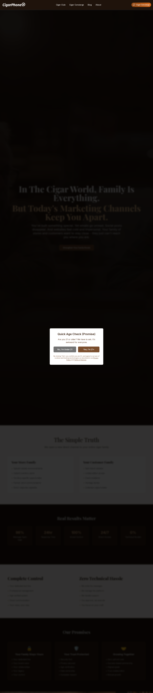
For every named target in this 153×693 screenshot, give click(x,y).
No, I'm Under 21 (64, 349)
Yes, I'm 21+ (88, 349)
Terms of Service (80, 360)
